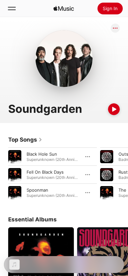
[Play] (114, 109)
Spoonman (37, 190)
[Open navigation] (12, 8)
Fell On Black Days (45, 172)
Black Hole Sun (42, 154)
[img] (63, 8)
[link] (25, 139)
